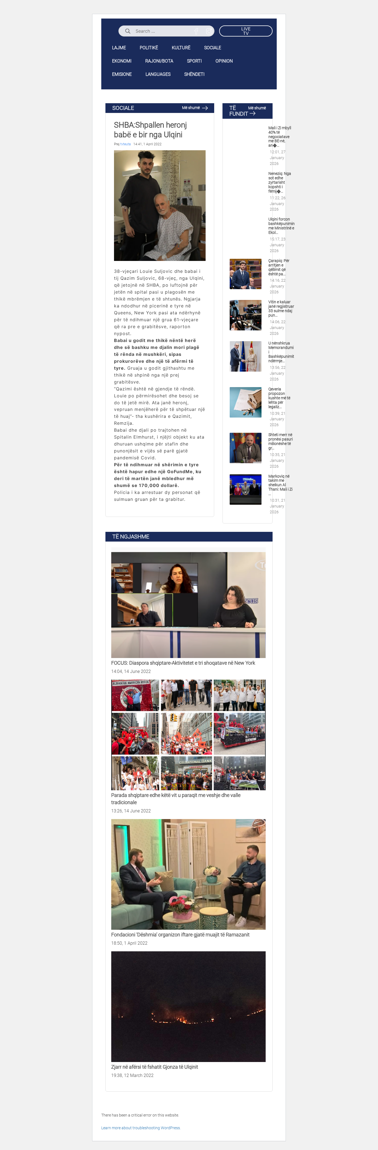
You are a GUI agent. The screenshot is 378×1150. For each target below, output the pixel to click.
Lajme (119, 47)
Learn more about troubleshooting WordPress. (141, 1128)
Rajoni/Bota (159, 61)
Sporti (194, 61)
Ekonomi (121, 61)
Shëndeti (194, 74)
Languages (158, 74)
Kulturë (181, 47)
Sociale (212, 47)
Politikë (149, 47)
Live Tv (246, 31)
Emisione (122, 74)
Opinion (224, 61)
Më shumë (191, 107)
